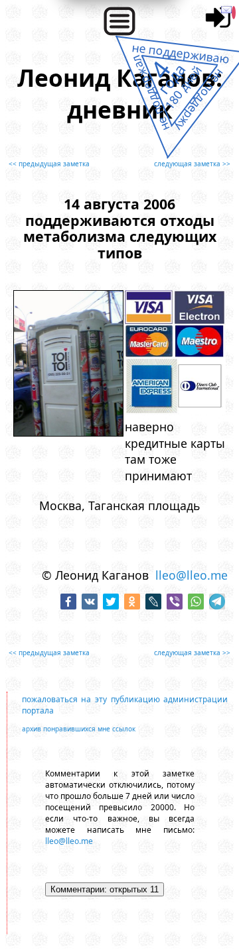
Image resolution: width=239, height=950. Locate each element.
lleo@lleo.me (191, 575)
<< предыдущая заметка (49, 163)
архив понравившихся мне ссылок (78, 728)
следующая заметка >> (192, 163)
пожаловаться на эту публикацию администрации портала (125, 705)
